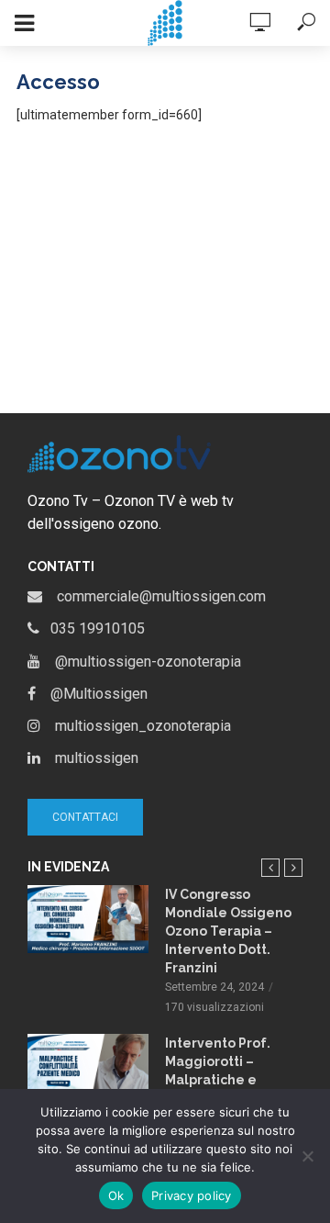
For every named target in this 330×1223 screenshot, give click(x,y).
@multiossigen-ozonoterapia (140, 661)
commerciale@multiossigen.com (154, 596)
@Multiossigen (92, 693)
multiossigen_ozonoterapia (135, 726)
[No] (307, 1156)
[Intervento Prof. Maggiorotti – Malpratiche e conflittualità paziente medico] (88, 1068)
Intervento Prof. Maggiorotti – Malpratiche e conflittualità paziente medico (221, 1080)
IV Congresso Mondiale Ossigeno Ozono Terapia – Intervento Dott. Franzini (228, 931)
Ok (116, 1195)
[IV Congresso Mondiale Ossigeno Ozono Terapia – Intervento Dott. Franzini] (88, 919)
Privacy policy (191, 1195)
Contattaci (85, 817)
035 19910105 (92, 628)
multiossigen (89, 758)
